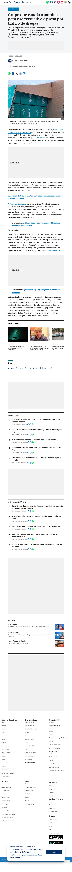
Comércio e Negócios (54, 748)
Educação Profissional (31, 752)
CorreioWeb (54, 720)
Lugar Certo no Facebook (8, 814)
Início (11, 56)
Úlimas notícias (6, 797)
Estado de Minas (53, 819)
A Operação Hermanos (17, 204)
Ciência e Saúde (6, 752)
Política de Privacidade (8, 773)
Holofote (4, 759)
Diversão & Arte (6, 742)
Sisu (26, 749)
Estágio (27, 732)
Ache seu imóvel (6, 784)
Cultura (27, 742)
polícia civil (38, 368)
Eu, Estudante (31, 720)
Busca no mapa (6, 790)
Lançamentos (5, 794)
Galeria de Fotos (6, 811)
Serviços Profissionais (55, 744)
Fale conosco (28, 759)
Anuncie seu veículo (30, 787)
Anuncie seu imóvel (7, 787)
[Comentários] (24, 74)
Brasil (3, 732)
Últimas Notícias (29, 739)
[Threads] (69, 3)
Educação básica (29, 722)
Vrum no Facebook (30, 804)
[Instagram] (58, 3)
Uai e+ (50, 826)
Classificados (54, 725)
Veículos (51, 734)
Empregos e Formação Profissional (58, 738)
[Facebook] (51, 3)
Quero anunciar (53, 728)
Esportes (4, 746)
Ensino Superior (29, 725)
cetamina (41, 138)
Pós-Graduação (29, 756)
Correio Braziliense (10, 720)
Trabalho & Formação (31, 729)
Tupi (50, 829)
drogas (11, 368)
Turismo (4, 766)
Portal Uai (51, 822)
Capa (3, 722)
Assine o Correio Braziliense (56, 770)
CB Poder (51, 792)
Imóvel (5, 781)
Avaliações (28, 794)
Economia (4, 736)
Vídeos (27, 797)
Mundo (3, 739)
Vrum (27, 781)
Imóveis (51, 731)
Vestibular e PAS (29, 746)
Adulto (51, 741)
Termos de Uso (5, 776)
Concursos (30, 763)
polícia (28, 368)
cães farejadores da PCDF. (53, 251)
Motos (27, 800)
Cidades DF (18, 56)
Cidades (4, 725)
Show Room (5, 804)
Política (3, 729)
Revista (51, 805)
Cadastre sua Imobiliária (8, 821)
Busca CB (51, 763)
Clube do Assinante (54, 767)
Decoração (4, 807)
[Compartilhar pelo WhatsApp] (32, 425)
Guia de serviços (6, 800)
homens (20, 368)
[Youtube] (62, 3)
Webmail (51, 722)
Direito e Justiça (6, 749)
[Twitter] (54, 3)
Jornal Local (52, 789)
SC (51, 368)
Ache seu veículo (29, 784)
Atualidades (52, 808)
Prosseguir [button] (54, 852)
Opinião (4, 756)
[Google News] (65, 3)
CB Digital (51, 760)
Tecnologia (4, 763)
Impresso (53, 751)
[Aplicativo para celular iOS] (56, 838)
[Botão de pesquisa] (10, 2)
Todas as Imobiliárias (7, 817)
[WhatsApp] (47, 3)
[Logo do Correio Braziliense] (23, 2)
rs (46, 368)
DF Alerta (51, 786)
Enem (26, 736)
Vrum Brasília (52, 796)
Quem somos (5, 769)
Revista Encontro (56, 799)
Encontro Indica (53, 811)
